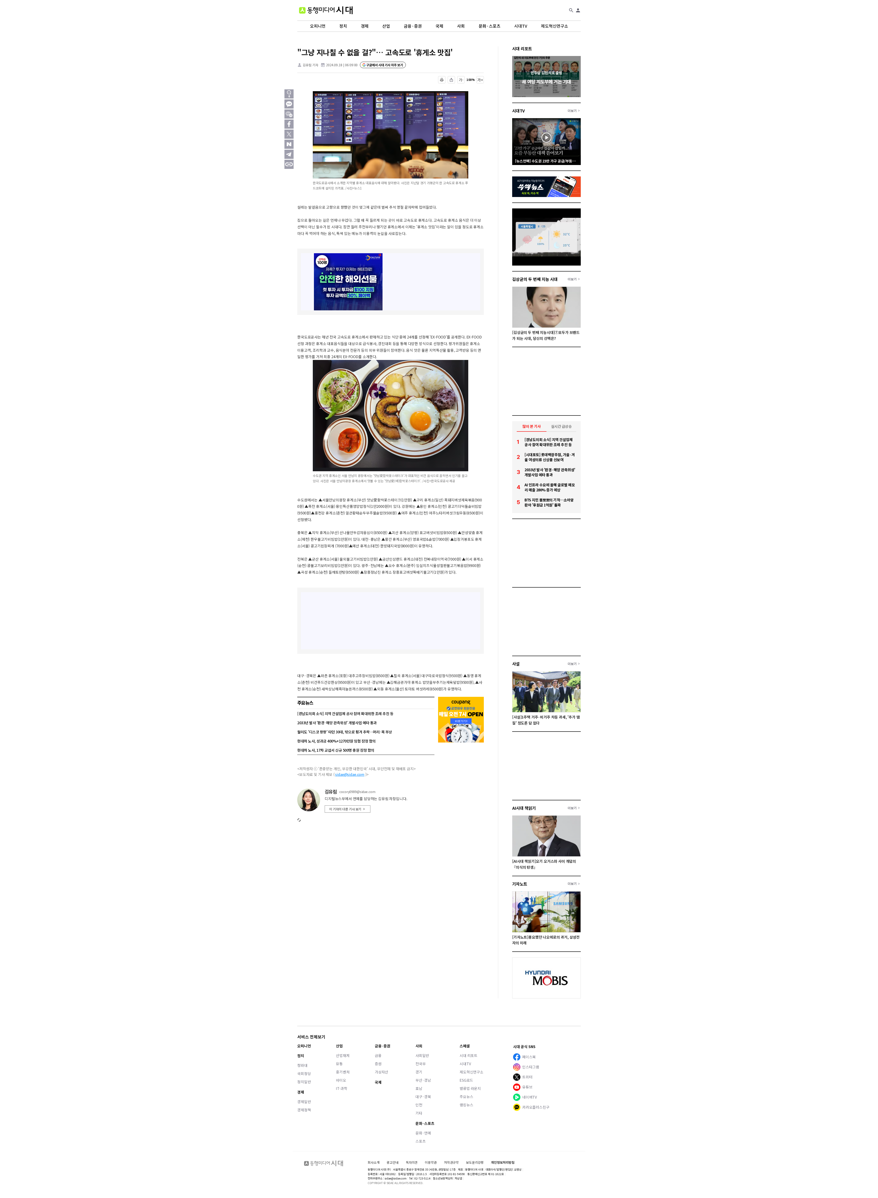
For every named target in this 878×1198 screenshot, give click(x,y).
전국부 (420, 1063)
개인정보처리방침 (502, 1162)
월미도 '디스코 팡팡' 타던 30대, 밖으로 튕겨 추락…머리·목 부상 (344, 732)
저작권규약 (451, 1162)
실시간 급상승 (561, 426)
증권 (378, 1063)
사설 (516, 664)
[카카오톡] (289, 104)
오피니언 (318, 26)
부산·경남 (423, 1080)
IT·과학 (341, 1088)
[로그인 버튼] (578, 10)
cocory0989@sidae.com (357, 792)
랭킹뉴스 (466, 1104)
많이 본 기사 (531, 426)
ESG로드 (466, 1080)
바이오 (341, 1080)
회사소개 (373, 1162)
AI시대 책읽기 (524, 808)
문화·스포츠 (490, 26)
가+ (480, 80)
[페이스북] (289, 124)
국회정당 (304, 1073)
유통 (339, 1063)
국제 (439, 26)
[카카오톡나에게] (289, 114)
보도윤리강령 (475, 1162)
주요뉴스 (466, 1096)
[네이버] (289, 144)
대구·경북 (423, 1096)
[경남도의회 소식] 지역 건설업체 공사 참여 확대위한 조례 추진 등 (345, 713)
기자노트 (519, 884)
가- (461, 80)
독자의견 (412, 1162)
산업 (386, 26)
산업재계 (342, 1055)
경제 (365, 26)
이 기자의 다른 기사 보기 (345, 809)
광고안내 (392, 1162)
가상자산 (381, 1072)
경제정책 (304, 1110)
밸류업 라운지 (470, 1088)
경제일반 (304, 1101)
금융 (378, 1055)
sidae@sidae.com (349, 774)
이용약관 (430, 1162)
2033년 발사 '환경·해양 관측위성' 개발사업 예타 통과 (337, 722)
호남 (418, 1088)
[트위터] (289, 134)
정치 (343, 26)
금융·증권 (413, 26)
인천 (418, 1104)
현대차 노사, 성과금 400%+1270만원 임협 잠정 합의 (336, 741)
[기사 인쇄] (441, 79)
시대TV (520, 26)
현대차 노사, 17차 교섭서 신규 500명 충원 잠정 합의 (335, 750)
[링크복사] (289, 164)
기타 (418, 1113)
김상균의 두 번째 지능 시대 (535, 279)
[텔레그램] (289, 154)
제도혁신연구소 (554, 26)
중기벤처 (342, 1072)
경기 (418, 1072)
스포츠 (420, 1141)
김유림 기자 (310, 65)
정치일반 (304, 1081)
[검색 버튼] (571, 10)
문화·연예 (423, 1133)
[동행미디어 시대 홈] (326, 10)
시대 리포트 (522, 48)
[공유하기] (451, 79)
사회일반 (422, 1055)
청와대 (302, 1065)
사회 (461, 26)
